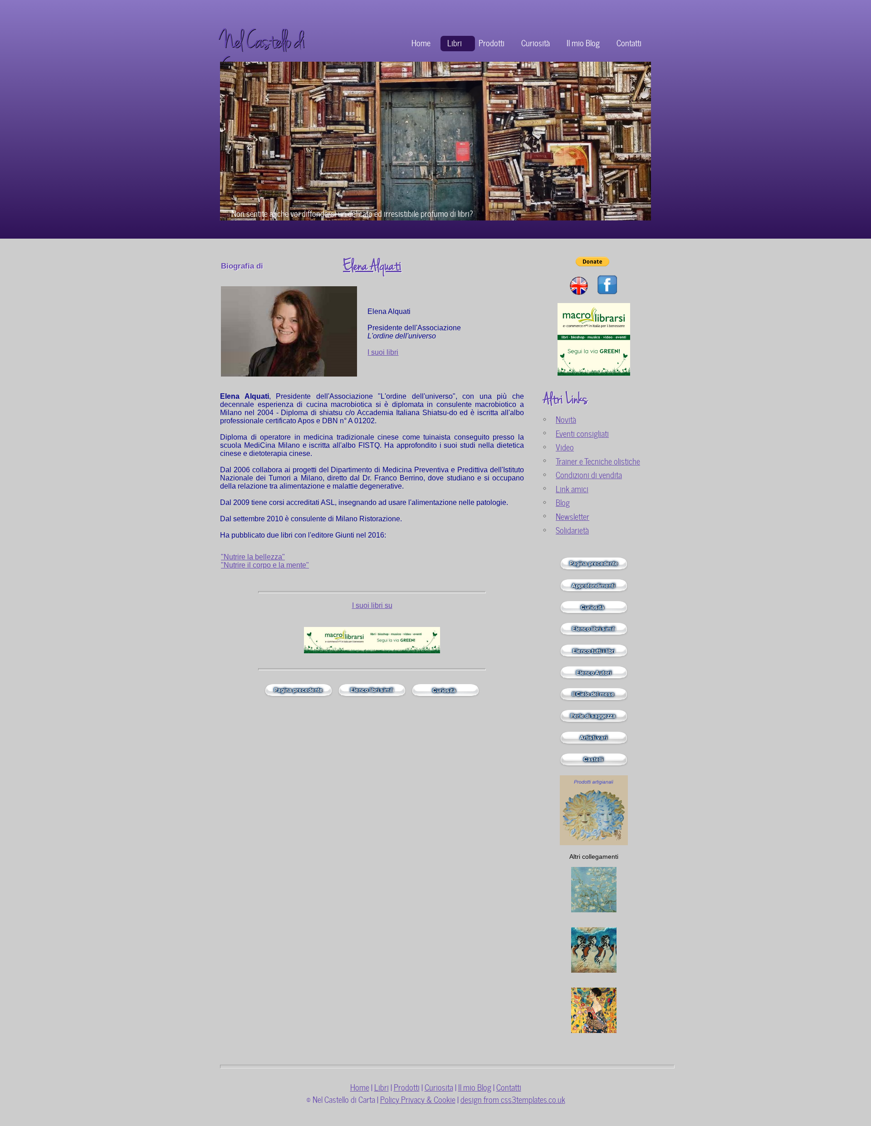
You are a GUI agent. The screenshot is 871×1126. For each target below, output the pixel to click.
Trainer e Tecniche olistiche (598, 461)
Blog (563, 502)
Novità (566, 419)
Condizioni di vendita (589, 474)
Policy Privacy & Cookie (417, 1099)
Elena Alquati (372, 265)
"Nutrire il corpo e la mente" (265, 565)
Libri (454, 42)
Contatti (629, 42)
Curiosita (439, 1087)
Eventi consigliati (582, 433)
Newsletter (572, 516)
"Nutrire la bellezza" (253, 557)
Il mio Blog (583, 42)
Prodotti (491, 42)
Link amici (572, 488)
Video (565, 447)
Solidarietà (572, 530)
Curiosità (535, 42)
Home (421, 42)
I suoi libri (382, 352)
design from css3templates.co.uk (512, 1099)
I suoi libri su (372, 605)
